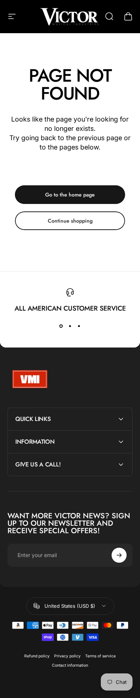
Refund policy (37, 656)
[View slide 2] (70, 326)
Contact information (70, 665)
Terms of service (100, 656)
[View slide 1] (61, 326)
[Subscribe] (119, 555)
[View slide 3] (79, 326)
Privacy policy (67, 656)
